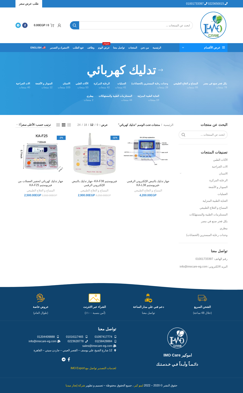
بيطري (224, 228)
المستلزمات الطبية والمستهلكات (208, 214)
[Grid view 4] (58, 125)
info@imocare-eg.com (193, 266)
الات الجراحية (220, 166)
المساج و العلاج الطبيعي (214, 207)
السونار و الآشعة (218, 187)
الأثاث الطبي (220, 159)
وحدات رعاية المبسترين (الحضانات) (207, 235)
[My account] (59, 25)
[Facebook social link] (25, 25)
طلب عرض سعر (29, 3)
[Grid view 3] (63, 125)
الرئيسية (168, 124)
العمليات (223, 194)
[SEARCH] (74, 25)
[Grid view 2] (69, 125)
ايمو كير (138, 385)
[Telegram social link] (18, 25)
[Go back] (160, 70)
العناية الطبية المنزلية (215, 200)
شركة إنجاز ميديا (75, 385)
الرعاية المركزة (218, 180)
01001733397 (204, 258)
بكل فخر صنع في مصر (214, 221)
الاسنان (223, 173)
